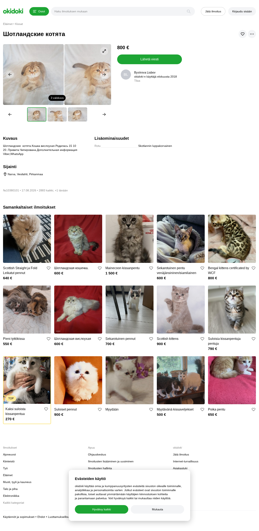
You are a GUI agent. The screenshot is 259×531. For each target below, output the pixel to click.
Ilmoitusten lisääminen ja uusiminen (111, 461)
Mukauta (157, 509)
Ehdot (41, 516)
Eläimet (8, 475)
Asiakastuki (180, 468)
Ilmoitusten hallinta (100, 468)
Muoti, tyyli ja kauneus (17, 482)
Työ (5, 468)
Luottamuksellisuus (60, 516)
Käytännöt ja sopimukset (18, 516)
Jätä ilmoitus (181, 454)
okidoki (13, 11)
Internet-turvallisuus (185, 461)
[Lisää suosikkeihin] (48, 268)
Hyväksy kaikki (101, 509)
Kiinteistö (9, 461)
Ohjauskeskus (97, 454)
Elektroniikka (11, 495)
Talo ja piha (10, 488)
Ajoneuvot (9, 454)
